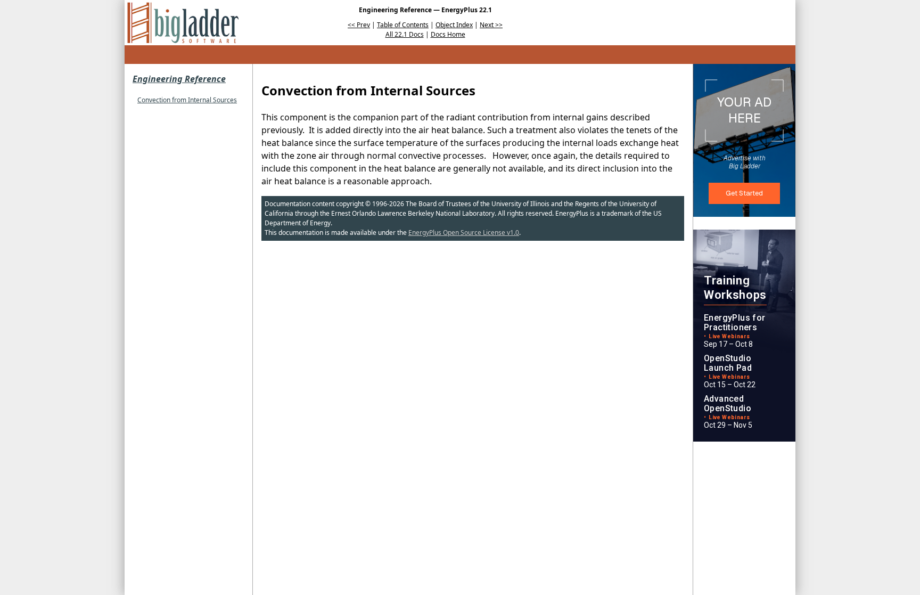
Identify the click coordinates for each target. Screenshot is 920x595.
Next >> (491, 24)
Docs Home (448, 34)
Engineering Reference (179, 79)
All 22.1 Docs (404, 34)
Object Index (454, 24)
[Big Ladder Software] (183, 22)
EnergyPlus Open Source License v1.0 (463, 232)
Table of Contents (403, 24)
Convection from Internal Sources (187, 99)
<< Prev (359, 24)
